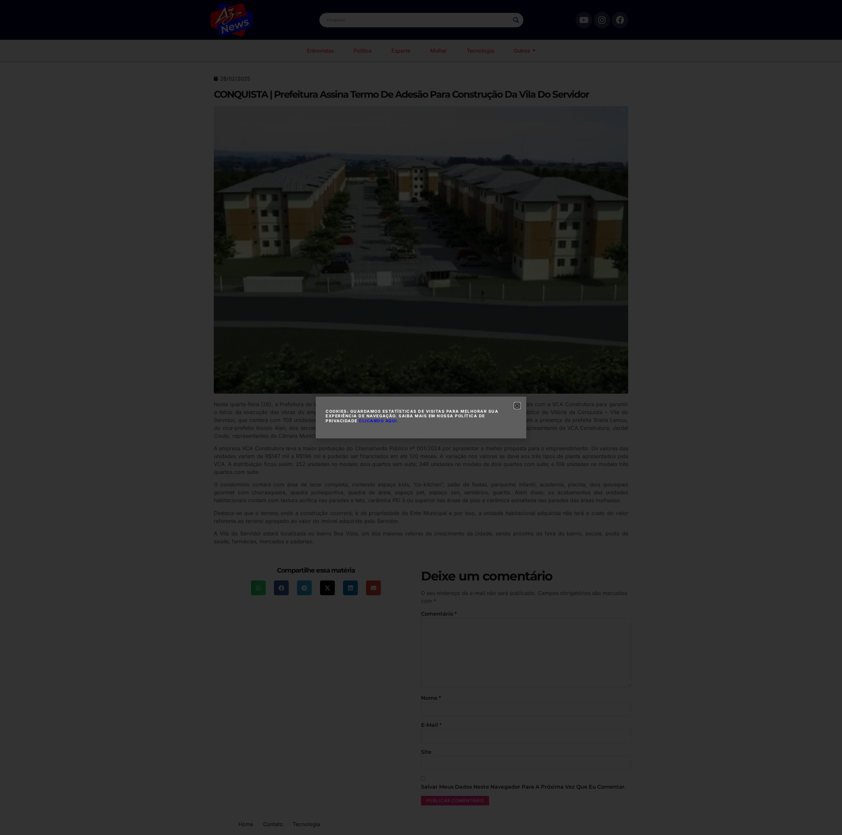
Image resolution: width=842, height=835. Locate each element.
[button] (517, 405)
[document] (421, 417)
